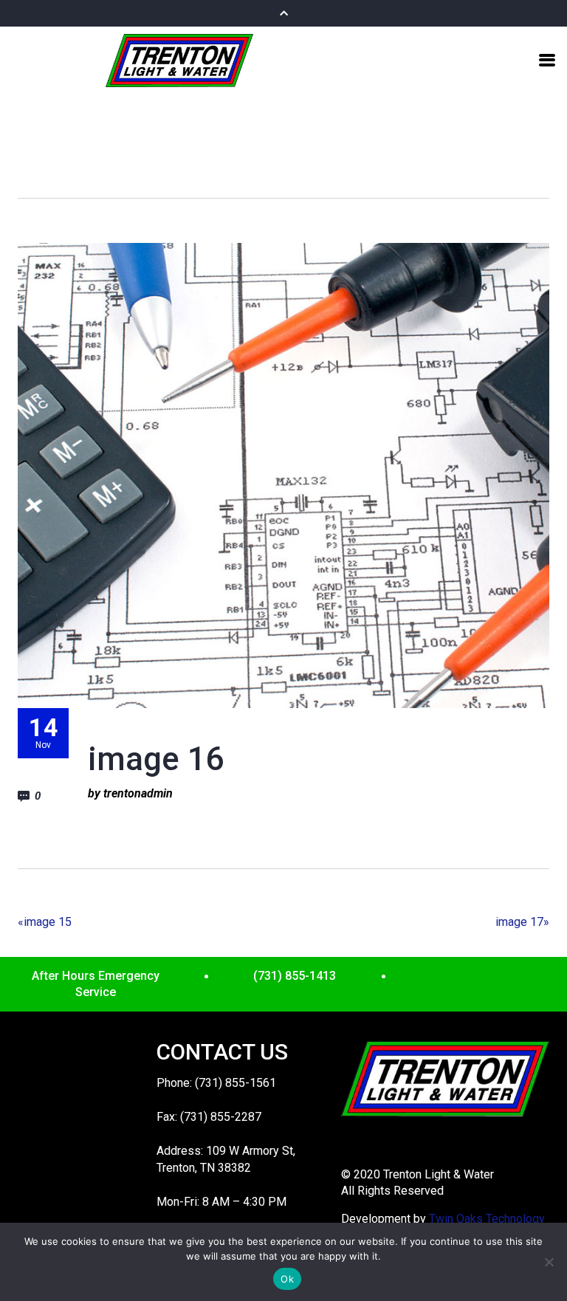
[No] (548, 1261)
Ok (287, 1279)
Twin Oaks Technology (487, 1219)
